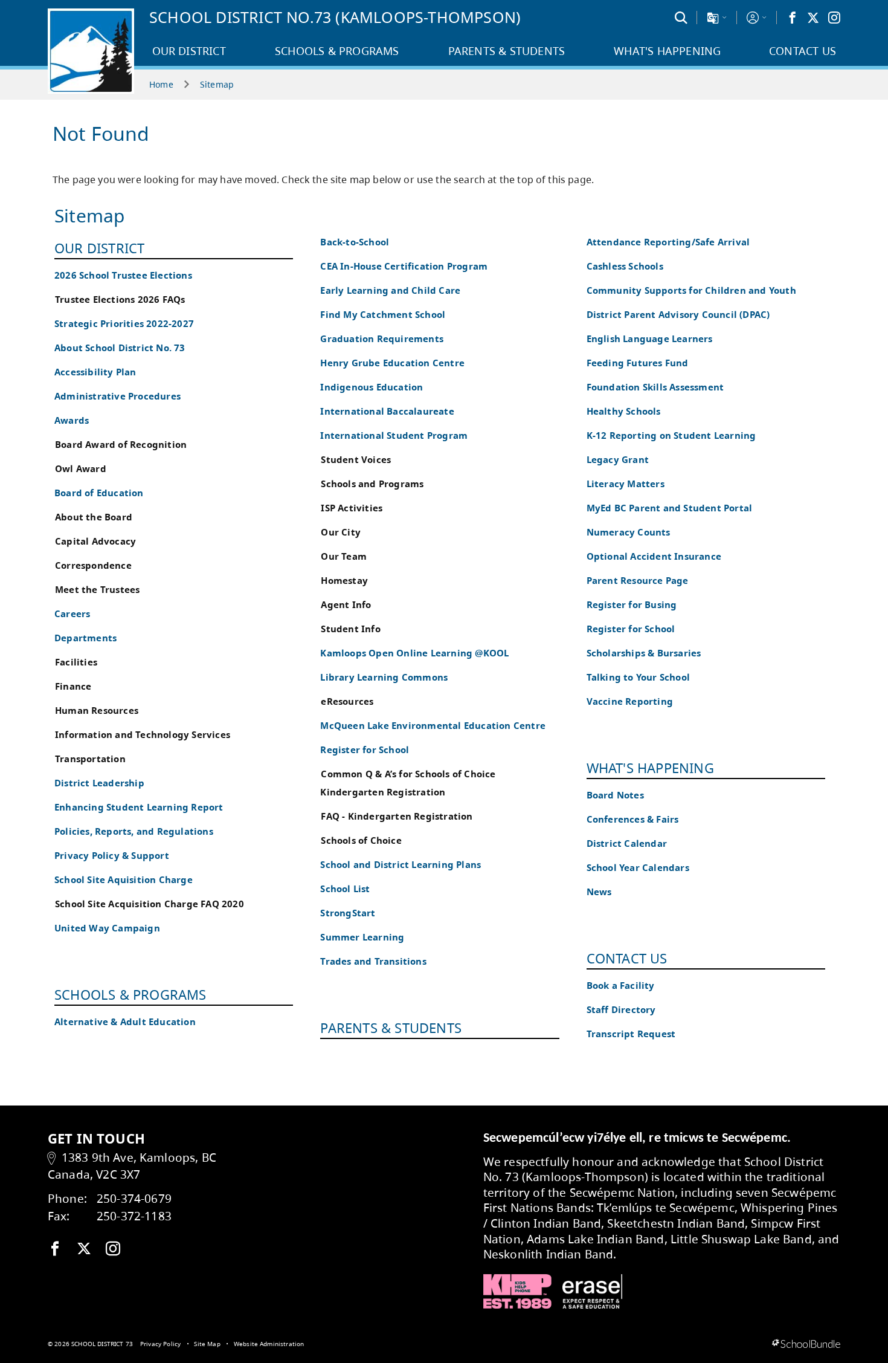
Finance (73, 686)
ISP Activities (351, 508)
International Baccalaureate (387, 411)
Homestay (344, 580)
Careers (72, 613)
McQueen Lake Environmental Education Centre (432, 725)
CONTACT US (627, 958)
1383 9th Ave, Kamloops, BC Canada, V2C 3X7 (132, 1166)
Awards (71, 420)
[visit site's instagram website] (113, 1249)
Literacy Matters (625, 484)
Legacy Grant (618, 459)
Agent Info (346, 604)
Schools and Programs (372, 484)
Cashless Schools (625, 266)
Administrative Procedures (117, 396)
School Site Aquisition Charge (123, 879)
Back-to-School (354, 242)
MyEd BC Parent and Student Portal (670, 508)
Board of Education (99, 493)
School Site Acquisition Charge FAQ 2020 (149, 904)
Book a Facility (621, 985)
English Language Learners (650, 338)
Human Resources (96, 710)
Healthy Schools (624, 411)
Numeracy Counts (629, 532)
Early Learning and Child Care (390, 290)
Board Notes (615, 795)
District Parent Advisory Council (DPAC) (678, 314)
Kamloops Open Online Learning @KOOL (414, 653)
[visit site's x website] (84, 1249)
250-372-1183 (134, 1216)
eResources (347, 701)
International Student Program (394, 435)
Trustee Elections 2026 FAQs (120, 299)
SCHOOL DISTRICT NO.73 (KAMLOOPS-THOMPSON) (335, 17)
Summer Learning (362, 937)
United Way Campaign (107, 928)
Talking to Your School (638, 677)
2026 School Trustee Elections (123, 275)
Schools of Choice (361, 840)
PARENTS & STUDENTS (391, 1027)
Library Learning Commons (384, 677)
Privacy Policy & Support (111, 855)
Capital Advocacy (95, 541)
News (599, 891)
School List (345, 888)
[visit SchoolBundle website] (806, 1344)
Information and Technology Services (142, 734)
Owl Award (80, 468)
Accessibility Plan (95, 372)
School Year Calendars (638, 867)
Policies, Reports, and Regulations (133, 831)
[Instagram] (834, 17)
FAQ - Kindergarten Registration (396, 816)
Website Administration (269, 1343)
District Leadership (99, 783)
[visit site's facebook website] (55, 1249)
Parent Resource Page (638, 580)
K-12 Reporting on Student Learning (671, 435)
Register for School (364, 749)
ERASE (592, 1291)
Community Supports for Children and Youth (691, 290)
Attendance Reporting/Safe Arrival (668, 242)
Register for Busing (632, 604)
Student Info (350, 629)
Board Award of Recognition (121, 444)
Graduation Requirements (381, 338)
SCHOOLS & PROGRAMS (130, 994)
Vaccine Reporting (630, 701)
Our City (341, 532)
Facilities (76, 662)
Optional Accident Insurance (654, 556)
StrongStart (347, 913)
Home (161, 84)
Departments (85, 638)
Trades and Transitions (373, 961)
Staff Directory (621, 1009)
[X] (813, 17)
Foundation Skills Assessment (655, 387)
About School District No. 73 (119, 348)
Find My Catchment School (382, 314)
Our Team (344, 556)
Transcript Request (631, 1034)
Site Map (207, 1343)
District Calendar (627, 843)
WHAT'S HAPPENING (650, 768)
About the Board (93, 517)
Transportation (90, 759)
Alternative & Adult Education (125, 1021)
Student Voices (356, 459)
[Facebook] (793, 17)
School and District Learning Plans (400, 864)
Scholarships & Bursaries (644, 653)
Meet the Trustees (97, 589)
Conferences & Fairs (633, 819)
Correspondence (93, 565)
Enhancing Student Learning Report (139, 807)
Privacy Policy (160, 1343)
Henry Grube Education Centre (392, 363)
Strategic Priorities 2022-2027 (124, 323)
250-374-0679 (134, 1198)
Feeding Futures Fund (638, 363)
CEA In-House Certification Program (403, 266)
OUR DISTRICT (99, 248)
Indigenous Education (371, 387)
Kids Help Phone (517, 1291)
